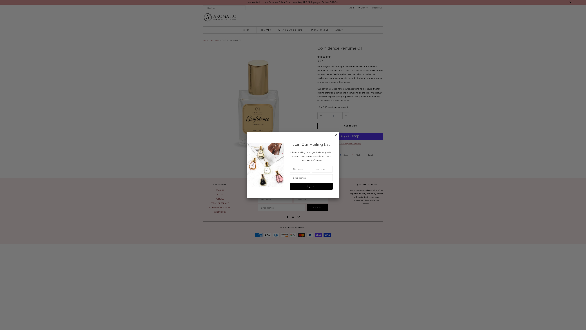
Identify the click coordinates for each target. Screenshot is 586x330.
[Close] (334, 136)
